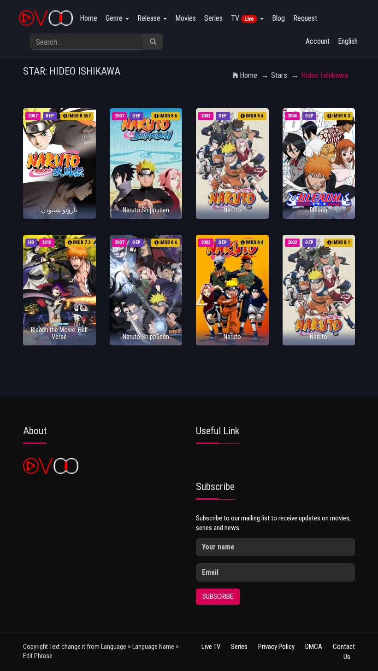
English (348, 41)
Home (88, 18)
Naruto (232, 210)
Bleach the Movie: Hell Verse (59, 333)
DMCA (313, 646)
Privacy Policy (276, 646)
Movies (185, 18)
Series (213, 18)
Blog (278, 18)
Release (149, 18)
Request (305, 18)
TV (242, 18)
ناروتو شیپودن (59, 210)
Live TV (210, 646)
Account (318, 41)
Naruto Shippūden (146, 210)
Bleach (318, 210)
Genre (115, 18)
